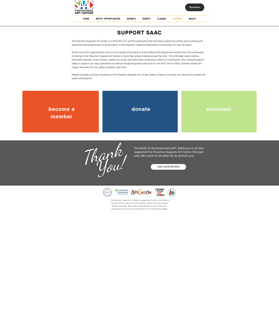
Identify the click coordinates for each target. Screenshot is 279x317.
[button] (161, 19)
